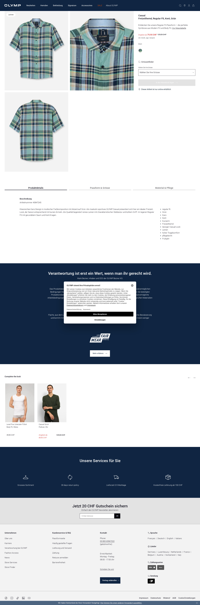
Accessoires (86, 5)
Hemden (44, 5)
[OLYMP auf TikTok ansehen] (17, 598)
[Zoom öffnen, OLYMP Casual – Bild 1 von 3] (36, 50)
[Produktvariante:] (140, 50)
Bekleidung (58, 5)
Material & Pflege (164, 188)
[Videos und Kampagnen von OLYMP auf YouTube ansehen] (29, 598)
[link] (146, 61)
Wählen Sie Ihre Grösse (145, 67)
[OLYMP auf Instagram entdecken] (11, 598)
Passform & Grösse (100, 188)
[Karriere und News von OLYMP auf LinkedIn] (23, 598)
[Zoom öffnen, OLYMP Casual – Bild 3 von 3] (36, 132)
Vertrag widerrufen (109, 580)
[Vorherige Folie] (189, 377)
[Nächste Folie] (194, 377)
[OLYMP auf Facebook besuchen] (6, 598)
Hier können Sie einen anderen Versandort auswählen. (121, 603)
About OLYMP (112, 5)
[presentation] (100, 224)
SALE (100, 5)
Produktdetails (35, 188)
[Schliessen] (196, 603)
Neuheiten (30, 5)
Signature (72, 5)
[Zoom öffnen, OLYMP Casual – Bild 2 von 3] (102, 50)
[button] (151, 538)
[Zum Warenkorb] (193, 5)
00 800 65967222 (107, 541)
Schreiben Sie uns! (107, 569)
